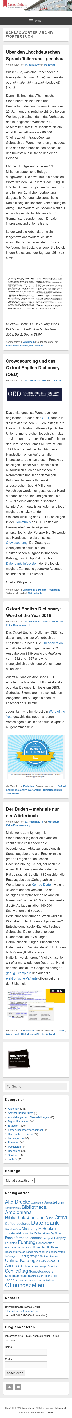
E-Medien (41, 589)
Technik (12, 1159)
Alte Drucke (17, 1201)
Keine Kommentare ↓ (18, 625)
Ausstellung (54, 1202)
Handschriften (45, 1243)
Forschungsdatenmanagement (25, 1130)
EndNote (55, 1233)
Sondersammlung (16, 1276)
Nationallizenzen (49, 1256)
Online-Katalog (20, 1260)
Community (23, 522)
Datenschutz (61, 1408)
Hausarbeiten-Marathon (18, 1247)
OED (45, 417)
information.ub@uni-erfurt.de (21, 1311)
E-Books (46, 1228)
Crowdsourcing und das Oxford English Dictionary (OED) (33, 367)
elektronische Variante (22, 978)
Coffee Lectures (17, 1223)
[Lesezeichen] (36, 9)
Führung (26, 1242)
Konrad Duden (42, 884)
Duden (61, 1030)
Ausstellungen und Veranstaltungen (28, 1117)
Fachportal (49, 1238)
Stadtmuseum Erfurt (39, 1275)
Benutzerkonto (13, 1207)
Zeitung (50, 1280)
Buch (49, 1217)
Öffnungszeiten (24, 1284)
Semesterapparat (41, 1271)
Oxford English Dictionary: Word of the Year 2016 (33, 611)
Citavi (60, 1217)
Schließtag (16, 1270)
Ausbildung (37, 1202)
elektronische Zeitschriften (33, 1233)
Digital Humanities (18, 1121)
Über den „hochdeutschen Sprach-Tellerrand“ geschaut (35, 55)
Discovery (29, 1228)
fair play (61, 1238)
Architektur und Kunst (20, 1113)
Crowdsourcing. (17, 542)
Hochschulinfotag (15, 1252)
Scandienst (54, 1266)
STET (54, 1276)
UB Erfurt (49, 64)
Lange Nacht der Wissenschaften (45, 1252)
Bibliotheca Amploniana (26, 1209)
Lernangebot (12, 1256)
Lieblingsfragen (29, 1256)
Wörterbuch (36, 345)
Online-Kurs (42, 1261)
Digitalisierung (13, 1229)
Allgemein (29, 342)
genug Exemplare (18, 973)
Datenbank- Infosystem (22, 563)
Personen (13, 1142)
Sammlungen (41, 1266)
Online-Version (52, 642)
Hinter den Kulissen (46, 1247)
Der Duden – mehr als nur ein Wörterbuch (32, 812)
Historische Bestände (20, 1134)
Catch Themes (46, 1412)
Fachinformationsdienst (23, 1237)
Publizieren (14, 1146)
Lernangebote (16, 1138)
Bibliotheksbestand (17, 345)
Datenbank (45, 1222)
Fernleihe (11, 1243)
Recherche (54, 589)
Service (12, 1155)
